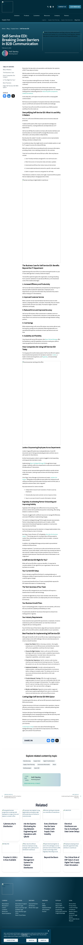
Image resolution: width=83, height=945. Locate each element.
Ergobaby (44, 357)
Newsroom (5, 911)
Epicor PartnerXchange (51, 339)
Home (3, 28)
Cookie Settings (73, 907)
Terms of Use (72, 904)
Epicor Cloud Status (20, 915)
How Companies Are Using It (9, 76)
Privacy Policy (72, 906)
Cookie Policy (24, 934)
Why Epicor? (5, 906)
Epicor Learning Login (21, 907)
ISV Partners (32, 906)
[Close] (48, 931)
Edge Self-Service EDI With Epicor (10, 86)
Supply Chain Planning (53, 20)
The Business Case (8, 73)
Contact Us (62, 7)
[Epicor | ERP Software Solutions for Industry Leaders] (7, 6)
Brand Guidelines (6, 913)
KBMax (44, 906)
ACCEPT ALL (43, 940)
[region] (26, 936)
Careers (4, 907)
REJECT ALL (31, 940)
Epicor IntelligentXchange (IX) (37, 463)
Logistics (44, 20)
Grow (43, 904)
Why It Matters (7, 70)
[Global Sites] (50, 6)
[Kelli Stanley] (5, 53)
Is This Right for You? (9, 80)
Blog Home (77, 20)
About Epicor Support (21, 904)
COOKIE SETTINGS (11, 940)
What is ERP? (59, 906)
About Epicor (5, 904)
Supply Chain (6, 20)
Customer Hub (75, 7)
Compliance (72, 909)
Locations (4, 909)
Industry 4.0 (59, 904)
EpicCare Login (19, 906)
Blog (8, 28)
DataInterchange (46, 907)
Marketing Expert (13, 54)
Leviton (54, 355)
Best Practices (7, 83)
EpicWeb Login (19, 909)
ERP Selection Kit (60, 907)
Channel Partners (33, 904)
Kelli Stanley (13, 51)
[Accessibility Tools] (53, 6)
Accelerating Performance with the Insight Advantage (61, 911)
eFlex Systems (46, 909)
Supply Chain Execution (67, 20)
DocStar (44, 911)
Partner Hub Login (33, 907)
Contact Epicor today (27, 727)
